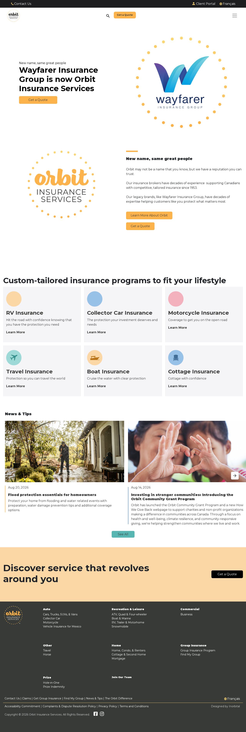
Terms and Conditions (134, 706)
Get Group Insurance (47, 698)
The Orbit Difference (118, 698)
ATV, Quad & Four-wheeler (129, 614)
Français (229, 4)
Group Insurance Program (197, 650)
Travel (47, 650)
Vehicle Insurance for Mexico (62, 626)
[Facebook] (95, 714)
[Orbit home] (13, 15)
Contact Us (22, 4)
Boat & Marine (121, 618)
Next (231, 473)
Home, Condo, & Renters (128, 650)
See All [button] (123, 534)
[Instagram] (102, 714)
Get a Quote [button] (38, 100)
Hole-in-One (51, 682)
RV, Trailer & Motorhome (128, 622)
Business (186, 614)
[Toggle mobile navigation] (234, 15)
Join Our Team (122, 677)
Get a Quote (140, 226)
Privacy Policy (107, 706)
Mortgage (118, 658)
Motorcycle (50, 622)
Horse (47, 654)
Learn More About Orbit (149, 215)
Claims (26, 698)
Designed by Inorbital (225, 706)
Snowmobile (120, 626)
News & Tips (94, 698)
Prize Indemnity (54, 686)
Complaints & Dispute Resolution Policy (69, 706)
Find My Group (190, 654)
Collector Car (51, 618)
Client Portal (205, 4)
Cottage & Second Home (129, 654)
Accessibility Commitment (23, 706)
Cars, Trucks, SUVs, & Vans (60, 614)
